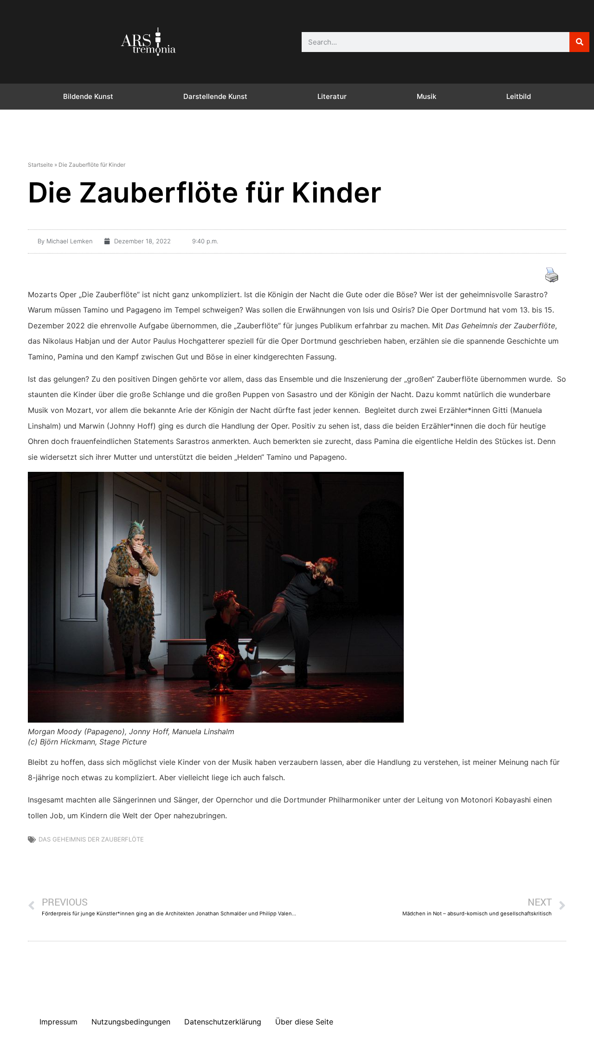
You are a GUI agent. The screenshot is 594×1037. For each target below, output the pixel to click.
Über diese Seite (304, 1021)
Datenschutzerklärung (222, 1021)
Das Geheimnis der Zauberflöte (91, 839)
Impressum (58, 1021)
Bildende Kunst (88, 96)
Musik (426, 96)
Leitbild (518, 96)
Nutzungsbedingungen (130, 1021)
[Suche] (579, 42)
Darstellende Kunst (215, 96)
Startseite (40, 164)
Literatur (332, 96)
